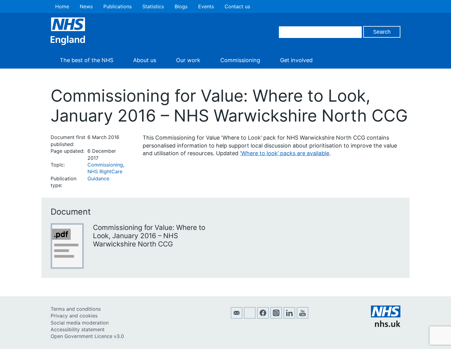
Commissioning (240, 60)
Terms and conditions (76, 309)
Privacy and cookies (74, 316)
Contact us (237, 6)
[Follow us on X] (250, 317)
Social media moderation (80, 323)
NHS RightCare (104, 171)
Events (206, 6)
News (86, 6)
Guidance (98, 178)
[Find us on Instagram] (276, 317)
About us (144, 60)
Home (62, 6)
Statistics (153, 6)
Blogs (181, 6)
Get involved (296, 60)
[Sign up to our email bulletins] (236, 317)
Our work (188, 60)
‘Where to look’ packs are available (284, 153)
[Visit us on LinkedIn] (289, 317)
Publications (117, 6)
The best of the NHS (86, 60)
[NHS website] (385, 325)
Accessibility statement (78, 329)
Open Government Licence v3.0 (87, 336)
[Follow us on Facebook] (263, 317)
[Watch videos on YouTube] (302, 317)
